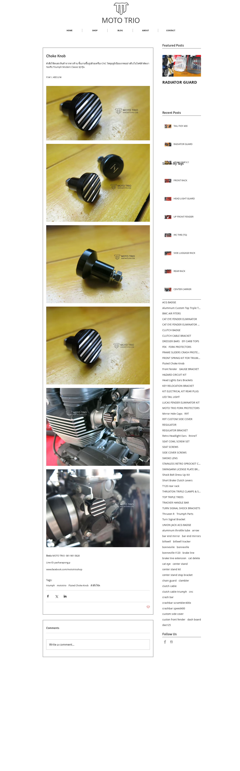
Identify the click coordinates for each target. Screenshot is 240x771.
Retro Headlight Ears (174, 435)
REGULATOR (169, 424)
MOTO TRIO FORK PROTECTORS (181, 408)
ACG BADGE (169, 302)
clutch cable (169, 586)
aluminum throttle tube (176, 530)
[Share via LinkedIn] (65, 596)
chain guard (169, 580)
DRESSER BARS (171, 341)
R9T (186, 413)
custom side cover (173, 613)
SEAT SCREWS (170, 447)
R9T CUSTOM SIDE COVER (177, 419)
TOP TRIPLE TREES (172, 497)
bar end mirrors (191, 536)
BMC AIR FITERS (171, 313)
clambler (184, 580)
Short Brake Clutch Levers (177, 480)
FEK (164, 347)
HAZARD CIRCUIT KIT (174, 374)
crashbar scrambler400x (176, 602)
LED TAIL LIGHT (171, 397)
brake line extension (174, 558)
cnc (191, 591)
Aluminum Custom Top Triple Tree (181, 308)
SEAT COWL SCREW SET (176, 441)
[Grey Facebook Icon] (165, 642)
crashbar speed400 (173, 608)
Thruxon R (168, 513)
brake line (188, 552)
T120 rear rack (170, 486)
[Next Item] (195, 66)
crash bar (168, 597)
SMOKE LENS (170, 458)
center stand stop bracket (177, 575)
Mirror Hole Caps (172, 413)
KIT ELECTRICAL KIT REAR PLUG (180, 391)
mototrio (61, 585)
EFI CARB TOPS (190, 341)
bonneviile (168, 547)
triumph (50, 585)
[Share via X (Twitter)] (56, 596)
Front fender (169, 369)
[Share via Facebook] (48, 596)
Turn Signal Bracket (173, 519)
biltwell (166, 541)
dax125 (166, 625)
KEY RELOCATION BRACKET (178, 385)
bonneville (183, 547)
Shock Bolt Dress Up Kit (176, 474)
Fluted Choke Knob (79, 585)
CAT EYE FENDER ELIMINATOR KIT (181, 324)
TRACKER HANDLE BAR (175, 502)
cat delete (194, 558)
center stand (180, 563)
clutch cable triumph (174, 591)
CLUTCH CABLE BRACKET (176, 335)
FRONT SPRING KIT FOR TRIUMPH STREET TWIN (181, 358)
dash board (194, 619)
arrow (195, 530)
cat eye (166, 563)
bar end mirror (171, 536)
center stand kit (171, 569)
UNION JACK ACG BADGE (176, 525)
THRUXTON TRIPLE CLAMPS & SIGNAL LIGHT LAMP (181, 491)
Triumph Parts (185, 513)
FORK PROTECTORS (180, 347)
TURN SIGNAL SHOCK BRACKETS (181, 508)
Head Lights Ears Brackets (177, 380)
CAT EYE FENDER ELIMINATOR (179, 319)
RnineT (193, 435)
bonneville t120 (171, 552)
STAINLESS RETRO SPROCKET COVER (181, 463)
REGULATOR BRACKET (175, 430)
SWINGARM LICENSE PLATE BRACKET (181, 469)
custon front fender (173, 619)
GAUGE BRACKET (189, 369)
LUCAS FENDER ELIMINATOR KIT (181, 402)
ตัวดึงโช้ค (95, 585)
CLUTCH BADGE (171, 330)
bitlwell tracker (182, 541)
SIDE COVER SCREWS (174, 452)
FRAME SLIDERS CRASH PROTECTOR (181, 352)
